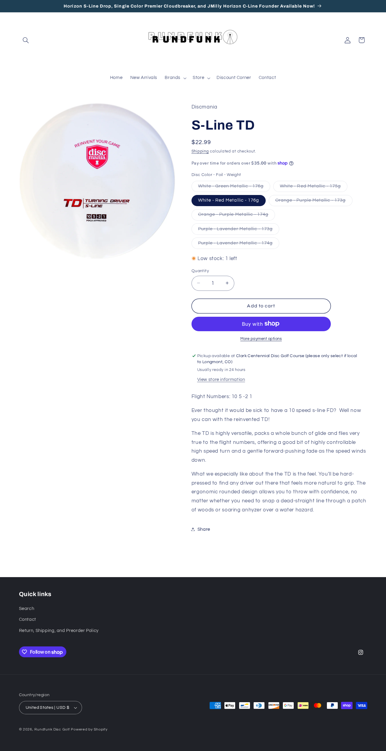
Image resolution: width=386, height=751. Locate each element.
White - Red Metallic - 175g (313, 187)
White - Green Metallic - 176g (234, 187)
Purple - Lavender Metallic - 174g (239, 244)
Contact (27, 619)
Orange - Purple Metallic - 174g (236, 216)
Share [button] (204, 529)
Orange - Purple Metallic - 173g (314, 201)
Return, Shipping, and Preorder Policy (59, 630)
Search (26, 608)
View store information (221, 379)
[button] (26, 40)
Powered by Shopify (89, 729)
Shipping (200, 151)
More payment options (261, 339)
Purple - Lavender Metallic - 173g (239, 230)
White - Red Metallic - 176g (228, 200)
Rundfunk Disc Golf (52, 729)
